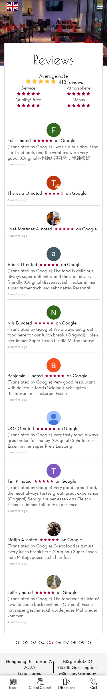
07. (66, 642)
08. (73, 642)
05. (50, 642)
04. (42, 642)
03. (34, 642)
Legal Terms (29, 673)
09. (81, 642)
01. (18, 642)
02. (26, 642)
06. (58, 642)
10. (89, 642)
